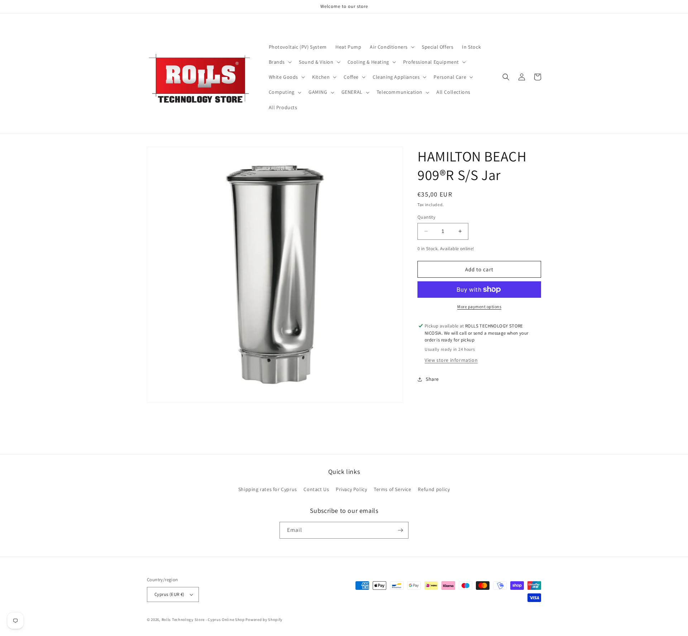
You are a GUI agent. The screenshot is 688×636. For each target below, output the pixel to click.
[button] (391, 46)
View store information (451, 360)
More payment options (479, 306)
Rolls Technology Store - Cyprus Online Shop (203, 619)
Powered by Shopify (263, 619)
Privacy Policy (351, 489)
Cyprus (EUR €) (169, 594)
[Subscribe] (400, 530)
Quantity (426, 217)
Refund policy (434, 489)
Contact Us (316, 489)
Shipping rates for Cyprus (267, 489)
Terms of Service (392, 489)
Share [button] (432, 379)
